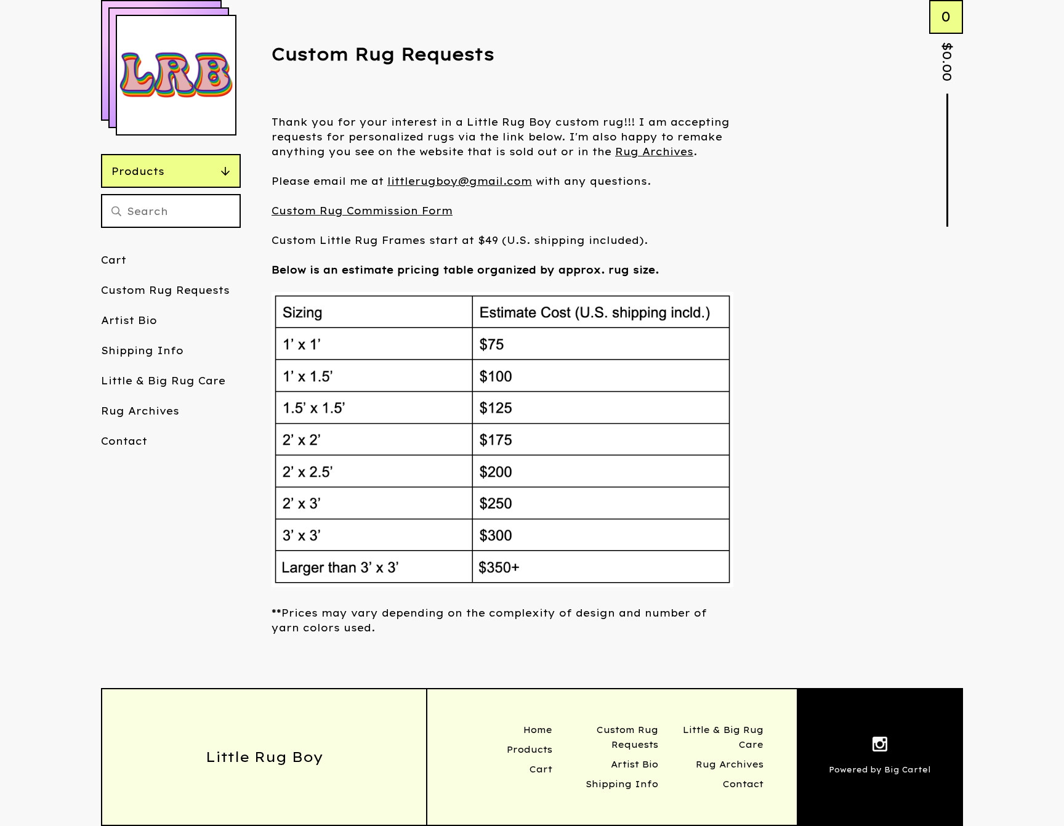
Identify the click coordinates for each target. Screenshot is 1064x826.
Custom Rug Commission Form (362, 210)
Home (537, 729)
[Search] (116, 211)
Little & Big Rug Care (163, 381)
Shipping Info (142, 350)
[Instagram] (880, 746)
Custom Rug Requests (165, 290)
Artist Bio (129, 320)
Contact (124, 441)
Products (137, 171)
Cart (113, 260)
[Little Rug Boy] (176, 75)
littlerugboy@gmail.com (459, 181)
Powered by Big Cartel (880, 769)
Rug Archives (140, 411)
